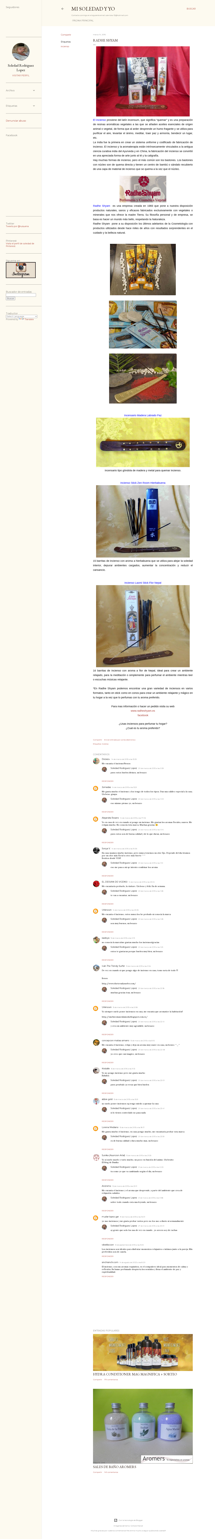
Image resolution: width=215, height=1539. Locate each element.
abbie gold (107, 1099)
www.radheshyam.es (143, 710)
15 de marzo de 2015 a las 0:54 (138, 966)
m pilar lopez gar (110, 1216)
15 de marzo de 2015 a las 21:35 (138, 1155)
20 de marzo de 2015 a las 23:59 (151, 1136)
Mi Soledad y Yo (93, 8)
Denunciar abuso (16, 120)
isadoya (105, 938)
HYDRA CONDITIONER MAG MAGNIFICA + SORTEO (135, 1374)
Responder (107, 781)
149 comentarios (111, 1472)
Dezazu (106, 759)
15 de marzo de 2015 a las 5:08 (125, 1007)
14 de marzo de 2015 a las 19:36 (124, 849)
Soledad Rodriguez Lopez (124, 768)
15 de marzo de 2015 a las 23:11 (124, 1186)
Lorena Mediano (110, 1127)
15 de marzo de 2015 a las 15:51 (126, 1099)
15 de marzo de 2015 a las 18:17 (132, 1127)
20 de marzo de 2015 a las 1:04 (151, 830)
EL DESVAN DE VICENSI (115, 882)
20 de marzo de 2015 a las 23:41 (151, 1108)
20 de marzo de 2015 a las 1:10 (150, 863)
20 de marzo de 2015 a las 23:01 (151, 1080)
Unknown (107, 910)
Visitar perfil (20, 75)
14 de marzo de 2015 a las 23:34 (142, 882)
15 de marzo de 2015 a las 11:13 (123, 1069)
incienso (65, 46)
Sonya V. (106, 848)
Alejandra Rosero (110, 818)
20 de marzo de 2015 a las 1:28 (150, 891)
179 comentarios (111, 1379)
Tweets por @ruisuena (17, 226)
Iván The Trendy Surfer (113, 966)
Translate (29, 319)
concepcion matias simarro (115, 1040)
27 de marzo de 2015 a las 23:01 (151, 1226)
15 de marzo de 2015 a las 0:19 (123, 938)
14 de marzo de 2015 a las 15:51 (124, 787)
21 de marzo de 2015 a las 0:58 (150, 1198)
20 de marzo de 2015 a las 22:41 (151, 1021)
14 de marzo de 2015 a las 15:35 (124, 759)
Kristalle (106, 1068)
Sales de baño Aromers (114, 1466)
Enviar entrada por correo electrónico (119, 740)
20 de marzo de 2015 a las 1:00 (151, 799)
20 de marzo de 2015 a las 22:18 (151, 988)
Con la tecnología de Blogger (131, 1520)
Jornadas (106, 787)
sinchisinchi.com (110, 1262)
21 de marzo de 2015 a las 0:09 (151, 1167)
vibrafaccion (108, 1244)
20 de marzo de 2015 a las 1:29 (150, 947)
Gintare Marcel (136, 1526)
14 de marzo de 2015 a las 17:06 (133, 818)
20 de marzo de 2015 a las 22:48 (151, 1050)
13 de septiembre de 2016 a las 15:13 (129, 1245)
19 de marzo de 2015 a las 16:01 (132, 1217)
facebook (143, 715)
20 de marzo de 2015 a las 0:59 (151, 768)
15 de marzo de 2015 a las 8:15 (142, 1040)
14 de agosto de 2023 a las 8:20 (132, 1262)
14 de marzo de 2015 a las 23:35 (126, 910)
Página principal (83, 20)
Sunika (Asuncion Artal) (113, 1155)
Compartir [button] (66, 34)
